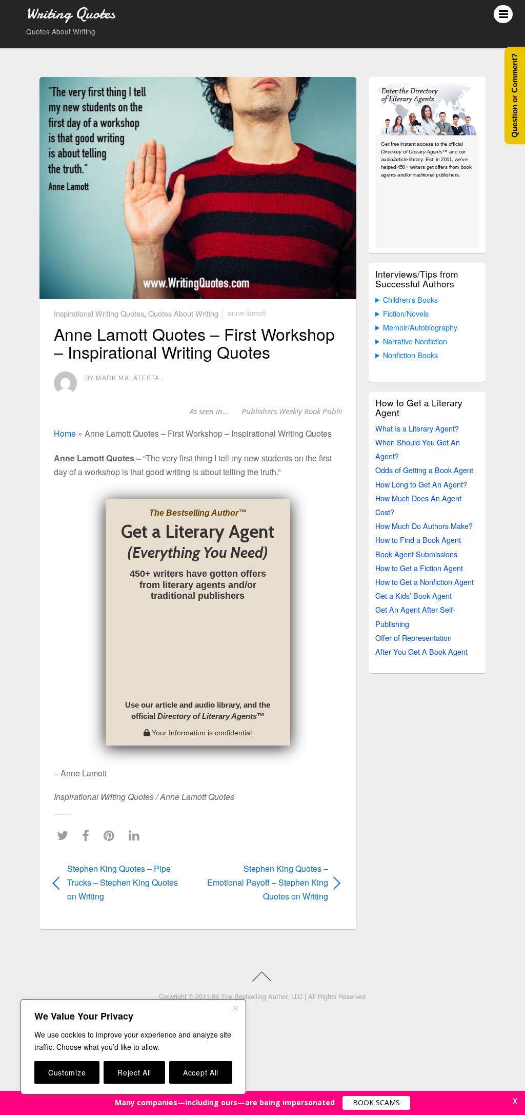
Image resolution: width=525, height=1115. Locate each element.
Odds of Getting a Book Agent (424, 469)
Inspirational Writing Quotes (99, 312)
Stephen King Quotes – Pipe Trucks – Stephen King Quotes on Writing (122, 882)
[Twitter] (65, 835)
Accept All (200, 1072)
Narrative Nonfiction (415, 341)
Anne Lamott (247, 312)
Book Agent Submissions (416, 554)
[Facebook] (88, 835)
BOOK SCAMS (376, 1102)
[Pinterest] (111, 835)
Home (65, 433)
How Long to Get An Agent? (421, 484)
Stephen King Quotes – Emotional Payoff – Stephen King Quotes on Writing (268, 882)
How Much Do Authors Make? (424, 525)
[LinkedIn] (137, 835)
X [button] (515, 1101)
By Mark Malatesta (122, 377)
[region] (133, 1046)
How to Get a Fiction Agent (419, 567)
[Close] (235, 1008)
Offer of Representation (413, 637)
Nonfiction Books (410, 354)
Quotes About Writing (183, 312)
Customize (67, 1072)
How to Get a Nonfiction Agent (424, 581)
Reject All (134, 1072)
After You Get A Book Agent (421, 651)
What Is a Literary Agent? (417, 428)
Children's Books (410, 299)
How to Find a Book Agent (418, 539)
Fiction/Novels (406, 313)
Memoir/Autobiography (420, 327)
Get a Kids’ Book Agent (413, 595)
